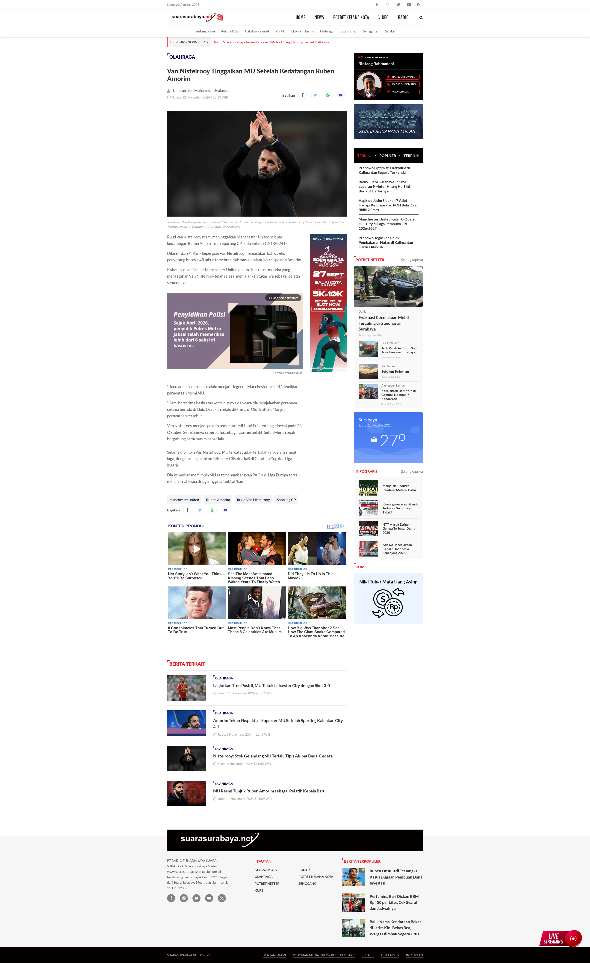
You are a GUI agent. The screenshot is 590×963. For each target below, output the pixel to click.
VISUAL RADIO (400, 91)
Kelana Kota (230, 31)
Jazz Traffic (348, 31)
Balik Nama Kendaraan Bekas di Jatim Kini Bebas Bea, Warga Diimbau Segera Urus (395, 927)
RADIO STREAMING (403, 76)
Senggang (370, 31)
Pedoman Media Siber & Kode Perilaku (324, 955)
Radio (403, 17)
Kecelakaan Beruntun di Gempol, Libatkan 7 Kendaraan (398, 395)
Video (383, 17)
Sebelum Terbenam (395, 371)
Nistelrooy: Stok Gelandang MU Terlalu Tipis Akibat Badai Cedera (273, 755)
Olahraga (326, 31)
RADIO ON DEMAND (404, 84)
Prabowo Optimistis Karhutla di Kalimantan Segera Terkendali (384, 169)
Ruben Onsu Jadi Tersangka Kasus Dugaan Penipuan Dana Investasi (396, 876)
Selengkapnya (412, 259)
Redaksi (389, 31)
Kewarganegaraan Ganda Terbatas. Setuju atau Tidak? (400, 508)
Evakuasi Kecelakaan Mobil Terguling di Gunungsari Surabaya (384, 323)
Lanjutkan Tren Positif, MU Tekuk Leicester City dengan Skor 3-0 (271, 685)
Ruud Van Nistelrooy (253, 499)
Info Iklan (414, 955)
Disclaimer (390, 955)
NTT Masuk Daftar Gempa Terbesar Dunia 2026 (399, 528)
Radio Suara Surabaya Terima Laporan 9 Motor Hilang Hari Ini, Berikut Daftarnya (271, 42)
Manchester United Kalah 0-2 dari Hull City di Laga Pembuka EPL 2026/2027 (386, 223)
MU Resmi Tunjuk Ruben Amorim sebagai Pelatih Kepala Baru (269, 790)
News (319, 17)
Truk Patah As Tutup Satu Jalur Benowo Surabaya (399, 350)
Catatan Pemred (257, 31)
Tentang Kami (205, 31)
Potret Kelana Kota (351, 17)
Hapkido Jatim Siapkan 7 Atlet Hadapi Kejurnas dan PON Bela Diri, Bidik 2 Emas (388, 205)
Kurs (259, 890)
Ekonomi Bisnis (302, 31)
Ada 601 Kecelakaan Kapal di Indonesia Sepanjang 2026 (397, 549)
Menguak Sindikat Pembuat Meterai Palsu (399, 488)
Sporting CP (286, 499)
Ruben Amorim (218, 499)
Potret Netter (267, 883)
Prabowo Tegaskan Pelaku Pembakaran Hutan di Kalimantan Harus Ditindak (386, 242)
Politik (280, 31)
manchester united (184, 499)
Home (301, 17)
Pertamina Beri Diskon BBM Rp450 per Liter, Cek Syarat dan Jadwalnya (394, 902)
